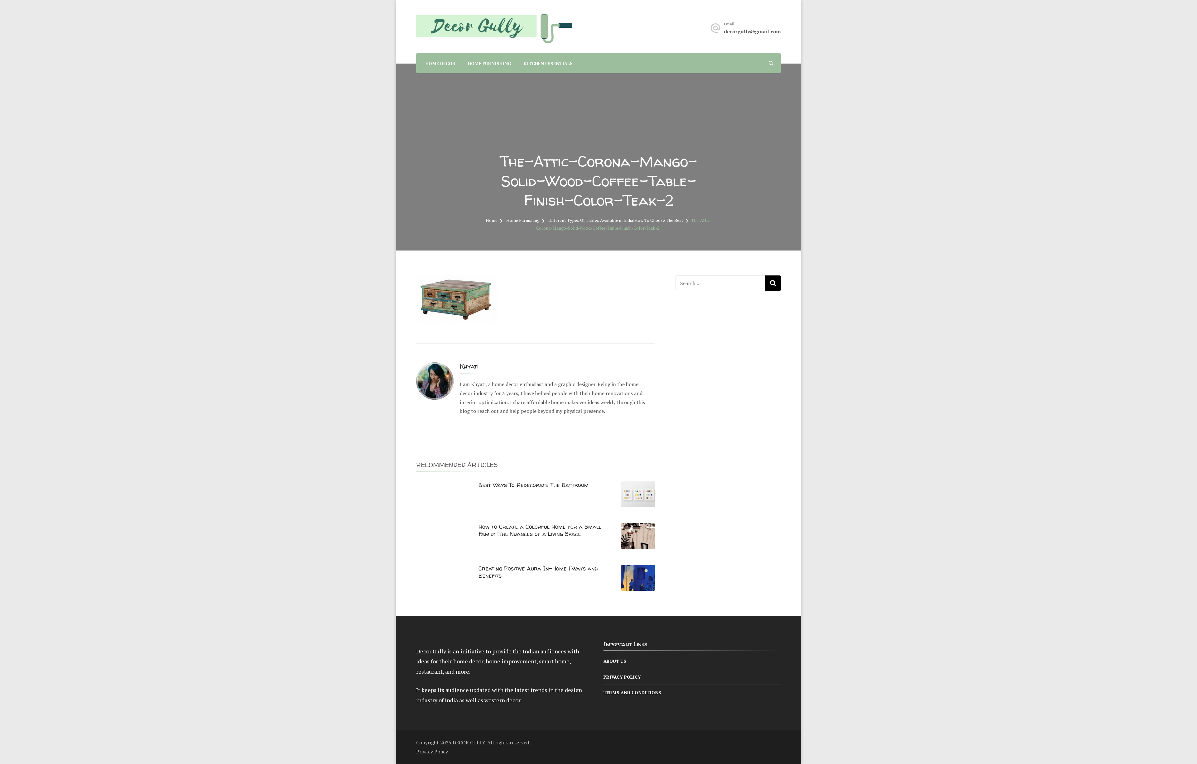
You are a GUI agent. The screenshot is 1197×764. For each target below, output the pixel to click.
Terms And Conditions (632, 692)
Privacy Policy (622, 677)
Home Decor (440, 63)
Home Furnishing (489, 63)
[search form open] (771, 63)
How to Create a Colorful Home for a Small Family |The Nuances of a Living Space (539, 530)
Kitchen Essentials (548, 63)
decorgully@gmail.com (752, 31)
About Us (614, 661)
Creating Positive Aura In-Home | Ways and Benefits (538, 572)
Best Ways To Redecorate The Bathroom (533, 485)
